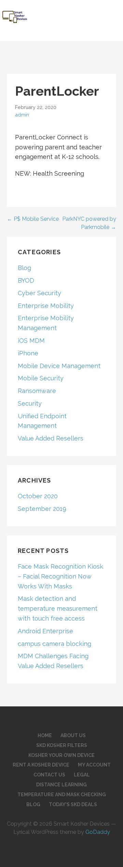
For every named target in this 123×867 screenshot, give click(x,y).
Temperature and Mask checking (61, 794)
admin (22, 115)
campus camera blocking (54, 643)
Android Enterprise (45, 631)
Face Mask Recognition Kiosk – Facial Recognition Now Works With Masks (60, 576)
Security (30, 403)
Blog (24, 267)
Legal (82, 774)
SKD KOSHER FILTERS (61, 745)
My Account (94, 765)
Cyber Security (39, 293)
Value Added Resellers (50, 438)
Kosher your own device (61, 755)
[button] (113, 12)
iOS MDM (31, 340)
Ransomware (37, 390)
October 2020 (38, 496)
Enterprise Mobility (46, 305)
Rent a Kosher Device (41, 765)
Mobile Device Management (59, 365)
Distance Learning (61, 784)
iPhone (28, 353)
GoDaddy (97, 832)
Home (45, 735)
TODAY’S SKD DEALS (73, 804)
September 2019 (42, 508)
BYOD (26, 280)
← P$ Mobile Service (33, 219)
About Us (73, 735)
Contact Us (49, 774)
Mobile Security (41, 378)
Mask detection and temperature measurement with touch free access (57, 608)
